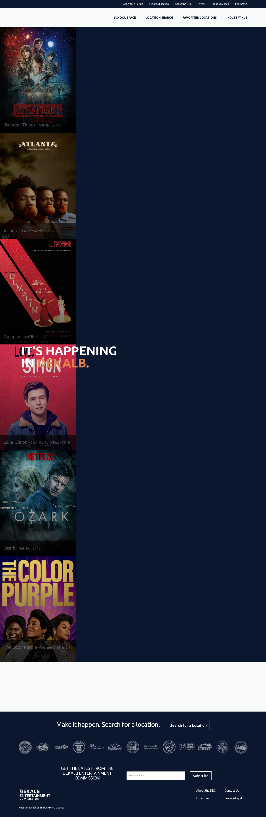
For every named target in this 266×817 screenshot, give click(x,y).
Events (202, 4)
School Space (125, 17)
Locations (202, 798)
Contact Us (241, 4)
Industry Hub (237, 17)
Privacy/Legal (233, 798)
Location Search (159, 17)
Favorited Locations (200, 17)
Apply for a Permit (133, 4)
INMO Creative (56, 807)
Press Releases (220, 4)
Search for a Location (188, 725)
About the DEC (183, 4)
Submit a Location (159, 4)
